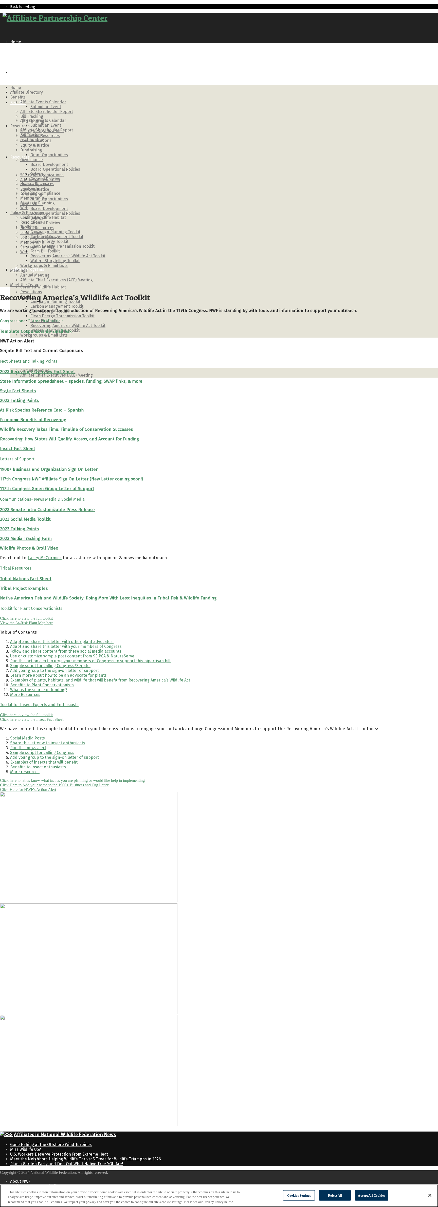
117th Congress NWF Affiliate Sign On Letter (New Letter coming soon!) (71, 479)
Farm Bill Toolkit (45, 251)
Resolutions (31, 291)
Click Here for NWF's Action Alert (28, 789)
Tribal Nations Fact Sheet (25, 578)
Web (24, 251)
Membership (32, 198)
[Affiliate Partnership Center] (55, 18)
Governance (31, 159)
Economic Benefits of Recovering (33, 419)
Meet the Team (24, 284)
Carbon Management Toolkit (56, 306)
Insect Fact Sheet (17, 448)
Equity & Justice (34, 145)
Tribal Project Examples (24, 588)
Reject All (335, 1195)
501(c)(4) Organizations (42, 130)
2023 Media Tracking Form (26, 538)
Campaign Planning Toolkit (55, 231)
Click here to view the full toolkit (26, 618)
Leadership (31, 188)
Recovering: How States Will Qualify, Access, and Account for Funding (69, 439)
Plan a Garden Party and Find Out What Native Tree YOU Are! (66, 1163)
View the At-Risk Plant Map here (26, 623)
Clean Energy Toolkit (49, 241)
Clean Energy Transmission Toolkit (62, 316)
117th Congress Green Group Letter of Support (47, 488)
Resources (20, 157)
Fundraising (31, 150)
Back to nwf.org (22, 7)
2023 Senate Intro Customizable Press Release (47, 509)
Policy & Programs (27, 212)
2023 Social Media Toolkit (25, 519)
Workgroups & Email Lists (44, 335)
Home (15, 42)
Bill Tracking (31, 116)
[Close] (429, 1195)
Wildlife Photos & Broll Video (29, 548)
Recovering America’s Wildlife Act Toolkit (67, 325)
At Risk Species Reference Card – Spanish (42, 410)
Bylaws (36, 174)
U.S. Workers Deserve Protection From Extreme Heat (59, 1154)
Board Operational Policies (55, 213)
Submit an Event (45, 125)
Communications (35, 140)
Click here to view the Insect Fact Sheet (31, 719)
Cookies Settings (299, 1195)
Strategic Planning (37, 203)
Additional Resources (40, 135)
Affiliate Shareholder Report (46, 111)
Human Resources (37, 227)
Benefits (18, 102)
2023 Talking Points (19, 400)
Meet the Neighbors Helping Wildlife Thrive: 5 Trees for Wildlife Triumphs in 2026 (85, 1159)
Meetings (18, 270)
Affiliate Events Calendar (43, 102)
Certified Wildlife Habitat (43, 287)
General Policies (45, 223)
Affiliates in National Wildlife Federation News (65, 1134)
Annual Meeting (34, 275)
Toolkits (27, 227)
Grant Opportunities (49, 199)
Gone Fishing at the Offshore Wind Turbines (51, 1144)
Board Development (49, 208)
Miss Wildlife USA (25, 1149)
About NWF (20, 1181)
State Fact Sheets (18, 391)
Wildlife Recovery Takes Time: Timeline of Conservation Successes (66, 429)
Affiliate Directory (26, 72)
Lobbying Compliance (40, 193)
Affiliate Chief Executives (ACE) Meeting (56, 375)
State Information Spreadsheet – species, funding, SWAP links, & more (71, 381)
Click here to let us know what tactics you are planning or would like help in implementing (72, 780)
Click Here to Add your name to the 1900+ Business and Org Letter (54, 785)
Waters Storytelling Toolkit (55, 260)
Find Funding (32, 121)
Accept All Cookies (371, 1195)
